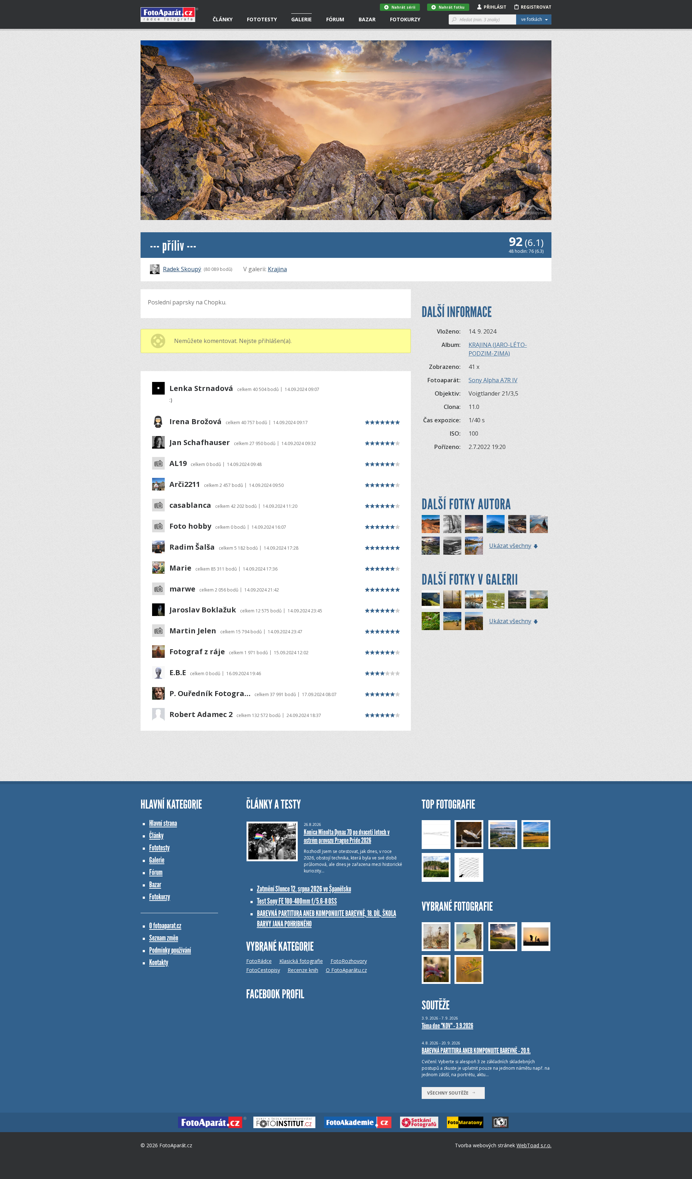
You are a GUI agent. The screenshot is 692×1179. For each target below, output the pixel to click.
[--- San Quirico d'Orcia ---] (452, 546)
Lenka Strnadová (201, 388)
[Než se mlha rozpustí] (452, 599)
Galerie (301, 19)
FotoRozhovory (349, 961)
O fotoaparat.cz (165, 926)
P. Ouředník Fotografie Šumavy (209, 693)
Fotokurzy (405, 19)
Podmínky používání (170, 950)
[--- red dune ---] (431, 524)
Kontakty (158, 962)
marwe (182, 589)
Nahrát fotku (452, 7)
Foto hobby (190, 526)
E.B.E (177, 672)
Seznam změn (163, 938)
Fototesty (262, 19)
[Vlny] (496, 599)
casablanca (190, 505)
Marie (180, 568)
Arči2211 (184, 484)
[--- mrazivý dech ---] (452, 524)
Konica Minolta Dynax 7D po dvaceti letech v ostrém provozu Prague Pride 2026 (347, 836)
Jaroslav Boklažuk (202, 610)
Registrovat (536, 7)
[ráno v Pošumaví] (539, 599)
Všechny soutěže (449, 1093)
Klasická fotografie (301, 961)
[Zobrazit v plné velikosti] (346, 130)
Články (222, 19)
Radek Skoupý (182, 269)
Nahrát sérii (403, 7)
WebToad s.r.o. (533, 1145)
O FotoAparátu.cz (346, 970)
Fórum (335, 19)
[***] (474, 599)
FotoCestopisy (263, 970)
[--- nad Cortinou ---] (517, 524)
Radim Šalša (192, 547)
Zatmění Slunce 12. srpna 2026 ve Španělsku (304, 889)
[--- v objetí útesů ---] (539, 524)
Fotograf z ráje (197, 651)
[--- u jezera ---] (474, 546)
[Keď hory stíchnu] (517, 599)
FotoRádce (259, 961)
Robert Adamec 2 (200, 714)
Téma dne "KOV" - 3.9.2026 (447, 1025)
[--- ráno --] (431, 546)
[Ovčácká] (431, 599)
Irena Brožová (195, 421)
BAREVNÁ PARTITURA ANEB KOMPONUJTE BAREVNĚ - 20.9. (476, 1050)
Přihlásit (495, 7)
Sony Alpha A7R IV (493, 380)
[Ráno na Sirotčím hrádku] (474, 621)
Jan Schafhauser (199, 442)
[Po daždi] (431, 621)
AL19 (178, 463)
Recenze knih (303, 970)
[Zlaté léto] (452, 621)
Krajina (277, 269)
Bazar (367, 19)
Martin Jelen (192, 630)
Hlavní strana (163, 823)
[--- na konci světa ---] (474, 524)
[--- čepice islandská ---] (496, 524)
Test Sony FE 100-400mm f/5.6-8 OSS (297, 901)
